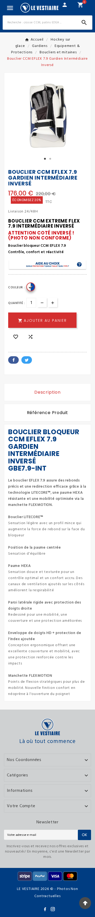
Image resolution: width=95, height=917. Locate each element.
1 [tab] (45, 159)
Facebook (13, 360)
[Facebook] (46, 910)
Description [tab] (47, 392)
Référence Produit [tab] (47, 413)
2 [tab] (50, 159)
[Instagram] (54, 910)
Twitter (26, 360)
